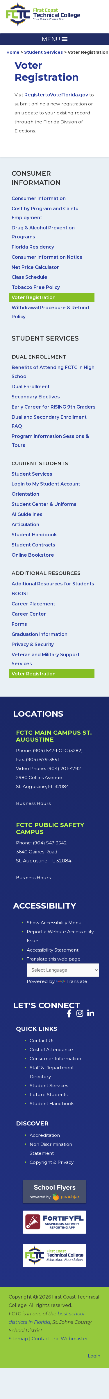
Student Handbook (34, 534)
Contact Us (42, 1040)
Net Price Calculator (35, 267)
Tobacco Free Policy (36, 287)
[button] (51, 39)
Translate (77, 981)
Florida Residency (33, 247)
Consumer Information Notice (47, 257)
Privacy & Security (33, 644)
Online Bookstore (33, 555)
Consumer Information (39, 198)
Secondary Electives (36, 397)
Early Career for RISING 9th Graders (54, 407)
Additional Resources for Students (53, 584)
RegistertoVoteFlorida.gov (56, 95)
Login (94, 1356)
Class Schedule (29, 277)
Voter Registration (34, 297)
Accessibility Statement (52, 950)
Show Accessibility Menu (54, 922)
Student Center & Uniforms (44, 504)
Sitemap (18, 1339)
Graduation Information (39, 634)
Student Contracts (33, 545)
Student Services (32, 474)
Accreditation (45, 1135)
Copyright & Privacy (52, 1162)
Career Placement (33, 604)
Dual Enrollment (31, 386)
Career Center (29, 614)
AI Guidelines (27, 514)
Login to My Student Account (46, 484)
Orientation (25, 494)
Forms (19, 624)
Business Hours (34, 803)
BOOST (20, 593)
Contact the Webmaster (60, 1339)
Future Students (48, 1094)
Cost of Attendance (51, 1049)
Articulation (25, 524)
